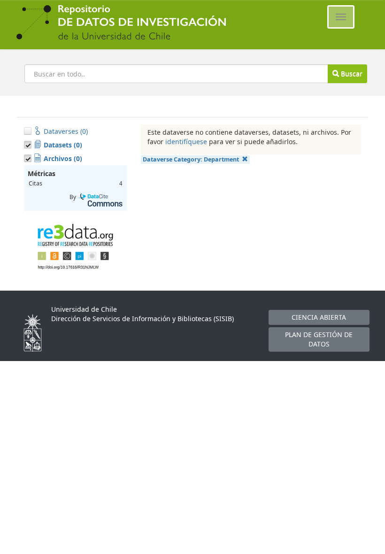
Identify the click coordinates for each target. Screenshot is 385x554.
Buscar (350, 73)
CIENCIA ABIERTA (319, 317)
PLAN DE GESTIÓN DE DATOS (319, 339)
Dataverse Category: (191, 159)
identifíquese (186, 141)
